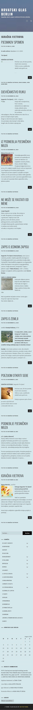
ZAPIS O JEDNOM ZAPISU (15, 246)
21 (21, 651)
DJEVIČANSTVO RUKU (13, 91)
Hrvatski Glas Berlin (14, 11)
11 (7, 648)
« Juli (2, 661)
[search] (31, 21)
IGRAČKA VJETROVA (12, 82)
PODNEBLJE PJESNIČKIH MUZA (14, 425)
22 (25, 651)
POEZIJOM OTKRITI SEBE (14, 375)
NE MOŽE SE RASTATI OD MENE (15, 201)
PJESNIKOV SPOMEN (12, 42)
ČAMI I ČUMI (17, 680)
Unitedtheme (24, 707)
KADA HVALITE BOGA (17, 688)
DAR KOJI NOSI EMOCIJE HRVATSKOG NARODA (16, 677)
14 (21, 648)
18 (7, 651)
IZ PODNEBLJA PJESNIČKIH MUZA (16, 143)
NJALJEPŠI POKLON (15, 684)
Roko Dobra (22, 82)
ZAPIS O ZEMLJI (9, 318)
